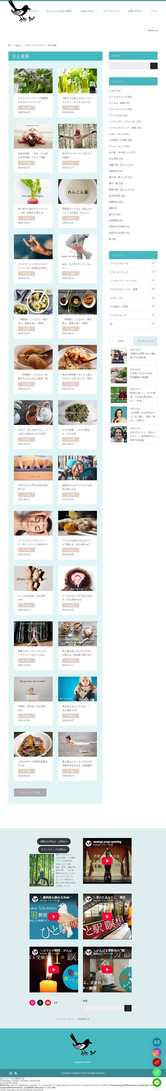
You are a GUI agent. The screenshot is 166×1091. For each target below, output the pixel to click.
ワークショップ (117, 146)
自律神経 (113, 220)
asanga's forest (14, 1089)
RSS (16, 1073)
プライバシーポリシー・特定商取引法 (72, 1019)
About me (153, 30)
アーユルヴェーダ (118, 96)
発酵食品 (113, 202)
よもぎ (112, 90)
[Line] (157, 1082)
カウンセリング (111, 11)
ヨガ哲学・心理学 (118, 140)
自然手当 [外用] (116, 233)
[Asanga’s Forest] (83, 1055)
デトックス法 (116, 115)
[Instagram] (157, 1052)
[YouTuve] (157, 1062)
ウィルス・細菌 (117, 103)
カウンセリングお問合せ (53, 849)
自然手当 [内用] (116, 226)
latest (121, 341)
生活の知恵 (114, 195)
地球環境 (113, 171)
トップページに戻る (30, 792)
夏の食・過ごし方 (118, 177)
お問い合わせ (135, 11)
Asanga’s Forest (79, 1073)
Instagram (11, 1073)
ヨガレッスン (116, 134)
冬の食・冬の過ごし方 (120, 152)
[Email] (157, 1042)
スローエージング (118, 109)
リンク (154, 11)
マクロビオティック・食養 (122, 127)
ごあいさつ (32, 11)
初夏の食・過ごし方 (119, 165)
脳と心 (112, 214)
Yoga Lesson (87, 11)
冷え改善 (113, 158)
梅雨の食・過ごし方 (119, 189)
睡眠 (111, 208)
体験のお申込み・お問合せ (53, 841)
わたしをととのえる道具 (59, 11)
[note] (157, 1072)
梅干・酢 (113, 183)
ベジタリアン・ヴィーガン (122, 121)
